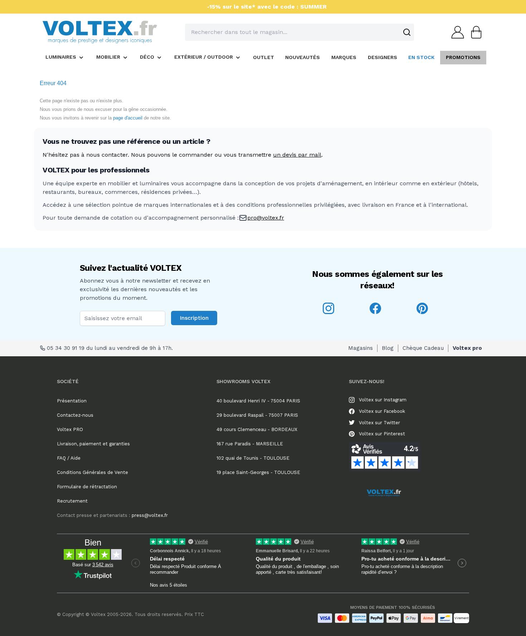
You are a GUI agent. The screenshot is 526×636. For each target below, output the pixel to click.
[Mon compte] (455, 32)
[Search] (407, 32)
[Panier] (474, 32)
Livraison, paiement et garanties (93, 443)
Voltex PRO (70, 429)
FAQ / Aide (69, 458)
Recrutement (72, 501)
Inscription (194, 317)
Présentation (72, 400)
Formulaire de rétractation (87, 486)
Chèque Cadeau (423, 348)
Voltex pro (467, 348)
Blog (388, 348)
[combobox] (299, 32)
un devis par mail (297, 154)
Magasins (360, 348)
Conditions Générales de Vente (92, 472)
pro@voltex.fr (265, 217)
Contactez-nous (75, 415)
